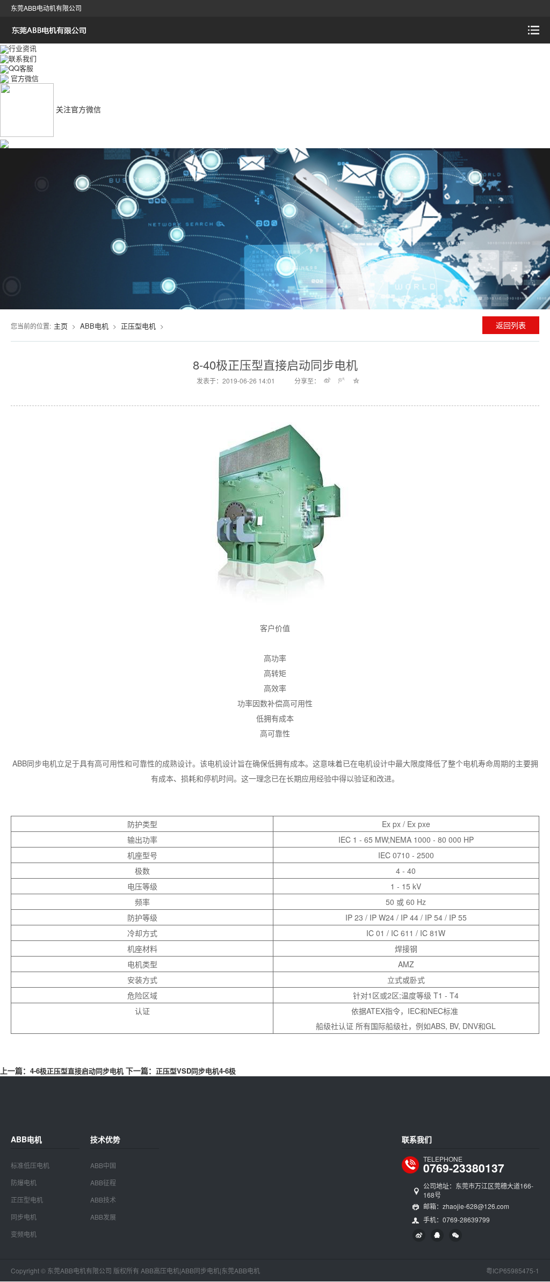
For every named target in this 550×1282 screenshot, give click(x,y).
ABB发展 (103, 1216)
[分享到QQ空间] (356, 380)
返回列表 (511, 325)
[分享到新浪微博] (327, 380)
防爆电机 (24, 1182)
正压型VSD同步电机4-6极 (196, 1071)
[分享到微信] (455, 1235)
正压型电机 (138, 326)
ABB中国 (103, 1165)
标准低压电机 (30, 1165)
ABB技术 (103, 1199)
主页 (61, 326)
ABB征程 (103, 1182)
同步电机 (24, 1216)
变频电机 (24, 1233)
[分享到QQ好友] (437, 1235)
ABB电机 (94, 326)
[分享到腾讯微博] (341, 380)
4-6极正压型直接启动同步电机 (77, 1071)
